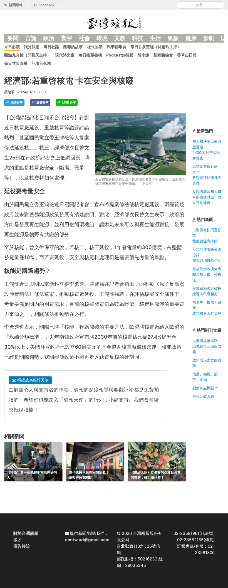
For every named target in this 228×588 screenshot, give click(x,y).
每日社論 (51, 46)
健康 (191, 38)
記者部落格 (41, 63)
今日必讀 (12, 46)
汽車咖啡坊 (116, 46)
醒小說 (143, 55)
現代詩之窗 (65, 55)
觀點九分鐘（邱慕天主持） (27, 55)
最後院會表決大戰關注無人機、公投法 (206, 274)
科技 (137, 38)
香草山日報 (187, 55)
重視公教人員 (203, 396)
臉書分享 (42, 102)
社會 (84, 38)
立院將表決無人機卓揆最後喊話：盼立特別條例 (206, 197)
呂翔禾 (9, 92)
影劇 (208, 38)
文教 (119, 38)
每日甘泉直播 (16, 63)
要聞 (13, 38)
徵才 (17, 539)
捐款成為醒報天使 (32, 380)
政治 (48, 38)
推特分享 (16, 102)
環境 (102, 38)
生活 (155, 38)
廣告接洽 (21, 546)
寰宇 (66, 38)
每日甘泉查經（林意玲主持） (155, 46)
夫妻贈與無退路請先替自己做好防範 (206, 346)
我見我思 (31, 46)
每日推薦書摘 (90, 55)
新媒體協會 (163, 55)
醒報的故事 (73, 46)
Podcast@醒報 (119, 55)
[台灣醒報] (114, 22)
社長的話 (95, 46)
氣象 (173, 38)
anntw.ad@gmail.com (87, 539)
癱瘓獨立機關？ (205, 388)
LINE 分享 (68, 102)
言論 (30, 38)
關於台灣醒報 (25, 533)
